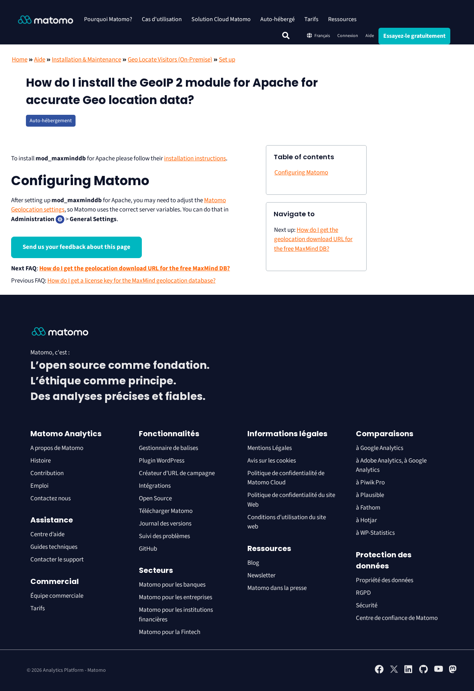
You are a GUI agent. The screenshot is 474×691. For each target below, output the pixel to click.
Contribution (47, 473)
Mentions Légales (269, 448)
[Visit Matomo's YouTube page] (438, 671)
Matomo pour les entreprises (175, 597)
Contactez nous (50, 498)
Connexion (347, 36)
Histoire (40, 460)
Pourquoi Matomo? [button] (108, 19)
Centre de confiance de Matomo (397, 618)
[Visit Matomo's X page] (394, 672)
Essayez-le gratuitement (414, 36)
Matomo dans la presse (277, 588)
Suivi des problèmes (164, 536)
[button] (285, 35)
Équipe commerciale (56, 595)
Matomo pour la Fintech (169, 632)
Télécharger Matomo (166, 511)
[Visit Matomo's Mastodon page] (453, 672)
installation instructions (195, 158)
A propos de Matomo (56, 448)
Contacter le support (57, 559)
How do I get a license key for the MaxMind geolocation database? (131, 280)
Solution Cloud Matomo (221, 19)
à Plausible (370, 495)
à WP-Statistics (375, 532)
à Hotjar (366, 520)
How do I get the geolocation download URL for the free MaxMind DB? (134, 268)
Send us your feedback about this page (76, 247)
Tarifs (311, 19)
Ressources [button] (342, 19)
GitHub (148, 548)
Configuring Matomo (301, 172)
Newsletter (261, 575)
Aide (369, 36)
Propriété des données (384, 580)
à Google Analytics (379, 448)
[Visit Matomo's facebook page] (379, 672)
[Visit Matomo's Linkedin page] (408, 672)
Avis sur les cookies (271, 460)
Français (322, 36)
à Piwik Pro (370, 482)
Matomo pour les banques (172, 584)
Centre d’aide (47, 534)
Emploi (39, 485)
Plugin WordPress (161, 460)
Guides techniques (53, 547)
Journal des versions (165, 523)
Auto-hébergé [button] (277, 19)
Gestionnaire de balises (168, 448)
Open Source (155, 498)
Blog (253, 562)
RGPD (363, 592)
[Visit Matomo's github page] (423, 672)
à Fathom (368, 507)
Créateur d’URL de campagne (177, 473)
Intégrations (155, 485)
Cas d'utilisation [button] (162, 19)
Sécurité (366, 605)
